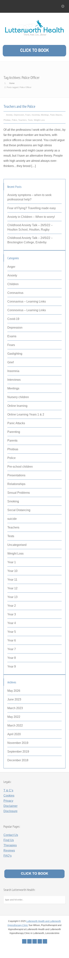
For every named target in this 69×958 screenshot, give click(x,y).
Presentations (16, 475)
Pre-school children (20, 466)
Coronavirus (15, 292)
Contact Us (10, 835)
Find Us (8, 840)
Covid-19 (13, 318)
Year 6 (11, 640)
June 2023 (14, 699)
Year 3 (11, 614)
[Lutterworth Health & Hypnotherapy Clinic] (34, 37)
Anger (11, 266)
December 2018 (17, 760)
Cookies (8, 795)
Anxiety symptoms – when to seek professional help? (29, 197)
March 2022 (15, 725)
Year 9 (11, 666)
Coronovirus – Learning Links (26, 310)
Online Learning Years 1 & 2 (25, 414)
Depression (19, 115)
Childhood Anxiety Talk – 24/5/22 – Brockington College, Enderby (30, 240)
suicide (12, 518)
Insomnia (36, 115)
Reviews (9, 850)
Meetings (45, 115)
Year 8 (11, 657)
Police (14, 120)
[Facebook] (29, 941)
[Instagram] (45, 941)
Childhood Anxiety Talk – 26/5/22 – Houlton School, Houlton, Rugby (30, 227)
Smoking (13, 501)
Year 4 (11, 623)
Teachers (22, 120)
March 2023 (15, 708)
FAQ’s (7, 855)
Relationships (16, 484)
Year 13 (12, 597)
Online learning (17, 405)
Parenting (13, 431)
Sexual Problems (18, 492)
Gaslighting (14, 353)
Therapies (10, 845)
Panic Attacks (56, 115)
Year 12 (12, 588)
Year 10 (12, 570)
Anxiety (9, 115)
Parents (12, 440)
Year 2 (11, 605)
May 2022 (13, 716)
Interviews (14, 379)
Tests (30, 120)
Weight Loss (39, 120)
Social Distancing (18, 510)
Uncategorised (16, 544)
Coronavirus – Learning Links (26, 301)
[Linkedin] (40, 941)
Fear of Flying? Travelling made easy (31, 208)
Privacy (8, 800)
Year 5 (11, 631)
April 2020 (14, 734)
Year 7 (11, 649)
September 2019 (18, 751)
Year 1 (11, 562)
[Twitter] (24, 941)
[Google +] (34, 941)
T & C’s (8, 790)
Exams (11, 336)
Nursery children (18, 397)
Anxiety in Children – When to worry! (31, 216)
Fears (28, 115)
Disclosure (10, 811)
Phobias (7, 120)
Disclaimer (10, 805)
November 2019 (17, 742)
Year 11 (12, 579)
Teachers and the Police (19, 106)
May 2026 (13, 690)
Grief (10, 362)
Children (13, 284)
